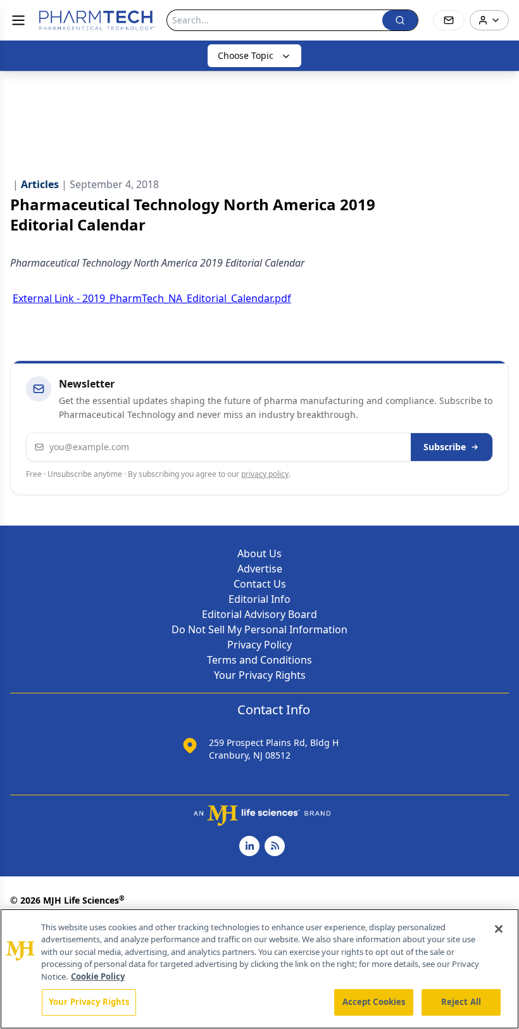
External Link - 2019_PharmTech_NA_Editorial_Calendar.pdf (152, 298)
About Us (259, 553)
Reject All (461, 1001)
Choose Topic (245, 55)
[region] (259, 969)
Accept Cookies (374, 1001)
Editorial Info (259, 599)
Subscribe (444, 447)
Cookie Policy (98, 976)
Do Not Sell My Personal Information (259, 629)
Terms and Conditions (259, 660)
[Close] (499, 929)
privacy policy (265, 474)
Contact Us (260, 584)
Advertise (259, 569)
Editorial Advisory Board (259, 614)
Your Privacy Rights (260, 675)
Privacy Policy (259, 645)
